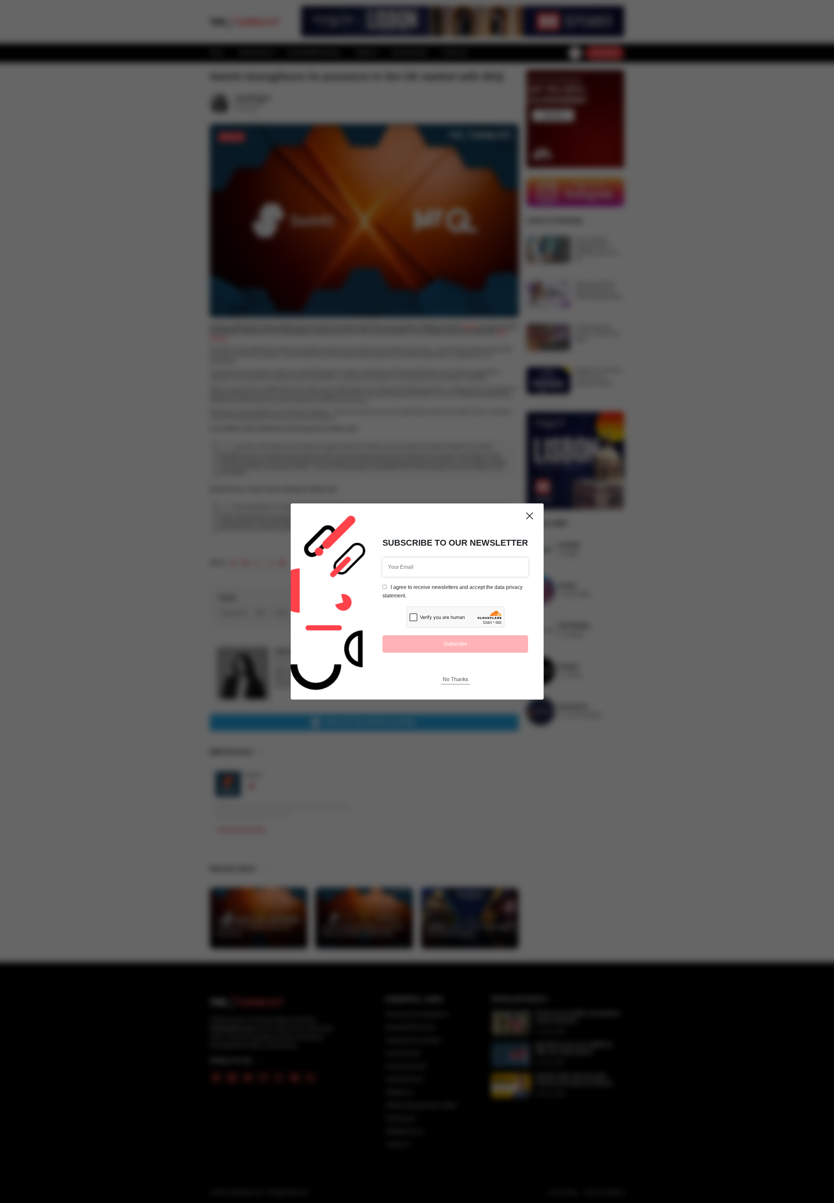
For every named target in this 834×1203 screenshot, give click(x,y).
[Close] (529, 516)
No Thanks (455, 679)
